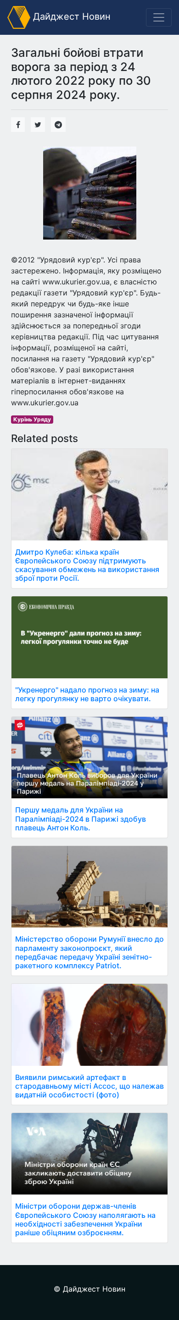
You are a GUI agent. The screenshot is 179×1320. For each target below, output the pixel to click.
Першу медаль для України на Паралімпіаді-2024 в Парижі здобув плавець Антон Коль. (80, 818)
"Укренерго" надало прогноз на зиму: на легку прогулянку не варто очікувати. (87, 694)
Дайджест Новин (70, 16)
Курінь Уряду (32, 419)
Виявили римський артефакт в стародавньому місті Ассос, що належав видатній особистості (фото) (89, 1086)
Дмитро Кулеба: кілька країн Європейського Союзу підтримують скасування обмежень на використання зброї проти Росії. (87, 565)
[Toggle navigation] (159, 17)
